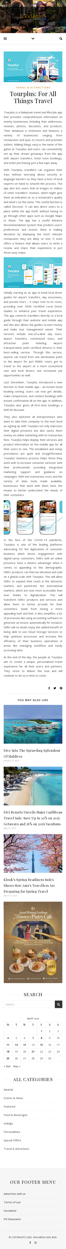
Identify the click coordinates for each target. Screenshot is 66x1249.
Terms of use (12, 1202)
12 (16, 1044)
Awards (8, 1089)
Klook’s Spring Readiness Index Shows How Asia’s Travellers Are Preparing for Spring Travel (29, 885)
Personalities (12, 1132)
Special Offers (12, 1140)
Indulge (8, 1123)
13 (24, 1044)
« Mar (7, 1066)
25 (7, 1058)
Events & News (13, 1098)
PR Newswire (12, 1219)
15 (41, 1044)
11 (7, 1044)
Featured (9, 1106)
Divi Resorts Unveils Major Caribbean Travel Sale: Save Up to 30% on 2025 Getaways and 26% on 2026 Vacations (33, 818)
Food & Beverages (15, 1115)
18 (7, 1051)
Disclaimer (10, 1210)
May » (17, 1066)
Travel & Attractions (33, 87)
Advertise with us (15, 1194)
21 (33, 1051)
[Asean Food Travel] (33, 16)
